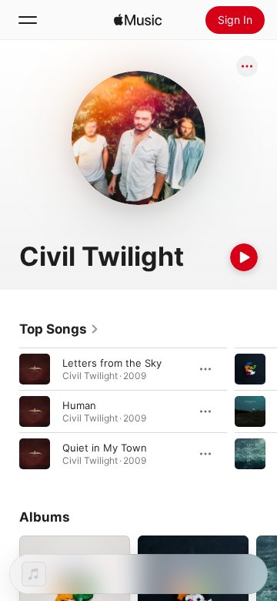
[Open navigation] (28, 20)
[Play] (244, 257)
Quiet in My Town (104, 448)
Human (79, 405)
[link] (59, 329)
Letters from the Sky (112, 363)
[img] (138, 20)
